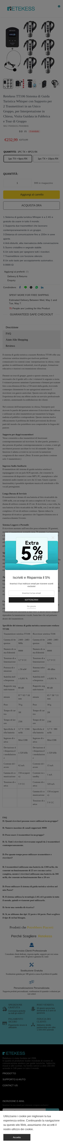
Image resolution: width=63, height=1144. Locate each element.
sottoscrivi (31, 600)
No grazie (31, 606)
